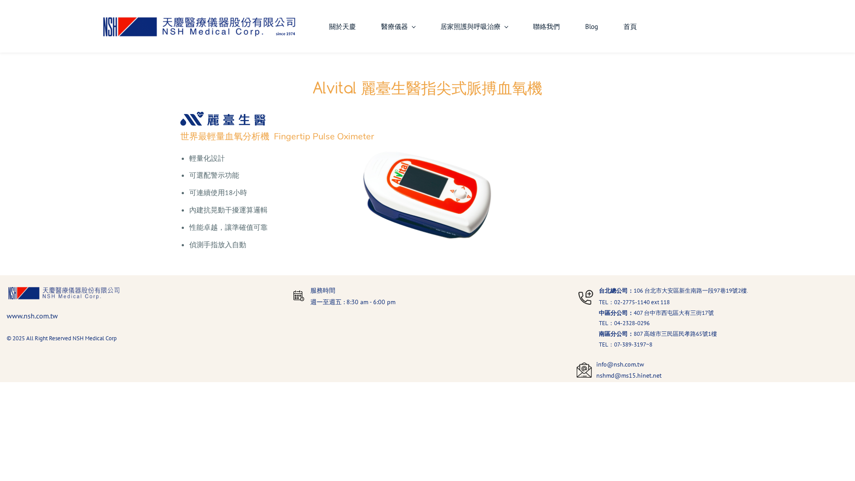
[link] (64, 291)
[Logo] (198, 26)
